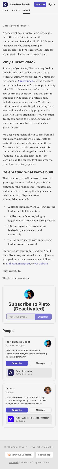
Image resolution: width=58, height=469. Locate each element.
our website (41, 264)
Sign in (51, 4)
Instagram (24, 264)
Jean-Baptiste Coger (18, 341)
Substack (13, 462)
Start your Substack (21, 454)
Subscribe (40, 4)
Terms (31, 446)
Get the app (44, 454)
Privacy (23, 446)
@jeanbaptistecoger (15, 345)
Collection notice (45, 446)
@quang (10, 392)
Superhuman (25, 81)
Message (40, 363)
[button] (5, 10)
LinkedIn (11, 264)
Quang (10, 388)
